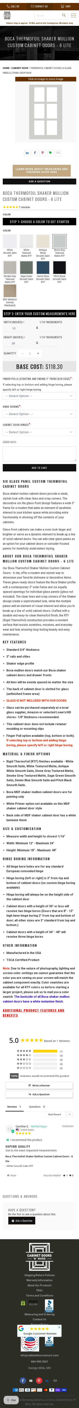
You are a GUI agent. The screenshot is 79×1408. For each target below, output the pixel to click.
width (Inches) (14, 322)
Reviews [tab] (12, 1106)
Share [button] (13, 1175)
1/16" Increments (51, 322)
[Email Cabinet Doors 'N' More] (55, 1380)
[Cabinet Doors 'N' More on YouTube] (31, 1380)
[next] (73, 112)
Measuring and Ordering (40, 1314)
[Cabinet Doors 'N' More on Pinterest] (39, 1380)
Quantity (10, 353)
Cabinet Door (19, 68)
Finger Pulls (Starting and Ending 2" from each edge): (38, 378)
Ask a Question (39, 181)
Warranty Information (39, 1280)
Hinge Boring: (12, 406)
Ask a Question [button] (41, 1094)
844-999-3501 (39, 1361)
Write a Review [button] (41, 1085)
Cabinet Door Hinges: (17, 424)
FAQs (39, 1290)
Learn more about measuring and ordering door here (42, 171)
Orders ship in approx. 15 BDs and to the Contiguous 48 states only (39, 23)
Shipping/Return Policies (39, 1275)
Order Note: (10, 442)
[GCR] (21, 1328)
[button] (65, 1175)
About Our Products (39, 1285)
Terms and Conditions (39, 1295)
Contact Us (39, 1319)
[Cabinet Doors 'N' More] (12, 15)
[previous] (18, 112)
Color (6, 214)
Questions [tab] (35, 1106)
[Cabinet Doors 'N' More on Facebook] (23, 1380)
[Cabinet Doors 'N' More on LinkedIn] (47, 1380)
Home (6, 68)
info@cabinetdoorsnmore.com (40, 1355)
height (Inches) (14, 337)
